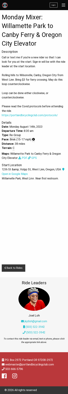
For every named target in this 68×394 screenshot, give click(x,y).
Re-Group (15, 135)
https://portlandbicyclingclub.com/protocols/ (30, 115)
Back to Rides (14, 267)
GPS (34, 158)
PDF (24, 158)
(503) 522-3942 (35, 327)
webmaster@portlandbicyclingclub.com (29, 364)
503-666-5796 (14, 369)
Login (53, 5)
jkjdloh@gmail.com (36, 321)
